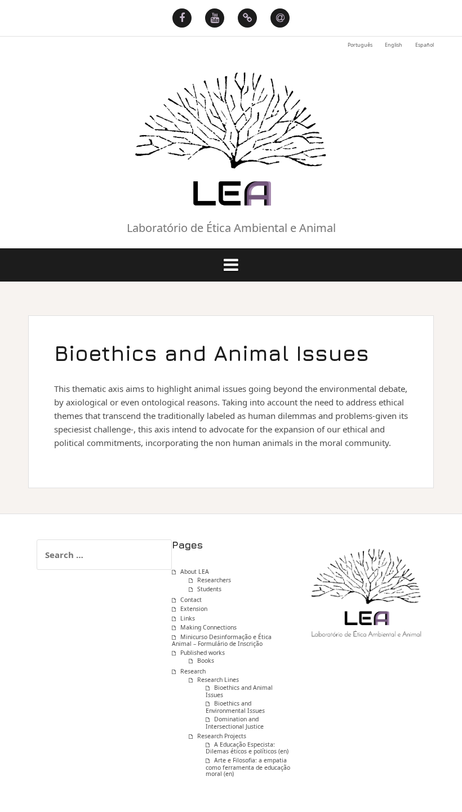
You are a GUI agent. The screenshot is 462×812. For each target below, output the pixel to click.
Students (209, 589)
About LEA (194, 571)
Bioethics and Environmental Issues (235, 707)
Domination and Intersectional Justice (235, 722)
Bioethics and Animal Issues (239, 691)
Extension (193, 609)
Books (205, 660)
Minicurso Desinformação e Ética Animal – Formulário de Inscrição (222, 640)
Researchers (214, 580)
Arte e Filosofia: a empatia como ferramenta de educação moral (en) (248, 767)
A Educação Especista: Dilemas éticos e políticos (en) (247, 748)
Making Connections (208, 627)
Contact (191, 600)
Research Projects (221, 736)
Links (187, 618)
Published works (202, 653)
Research (193, 671)
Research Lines (218, 680)
